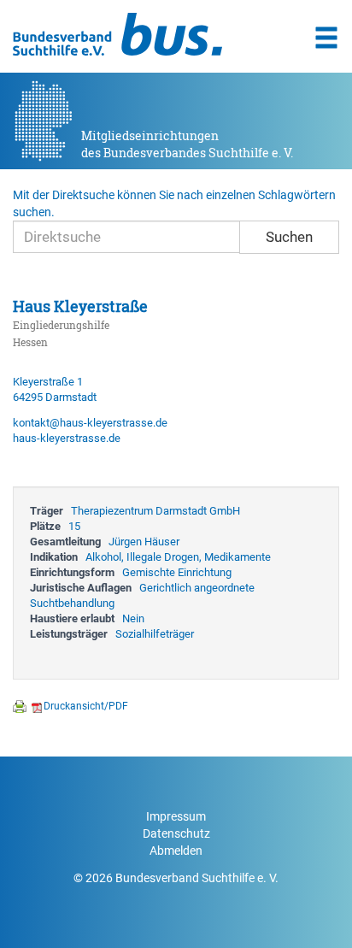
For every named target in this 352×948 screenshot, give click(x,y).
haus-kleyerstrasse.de (66, 438)
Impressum (176, 816)
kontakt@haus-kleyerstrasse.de (90, 422)
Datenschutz (176, 833)
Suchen (289, 236)
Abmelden (176, 850)
